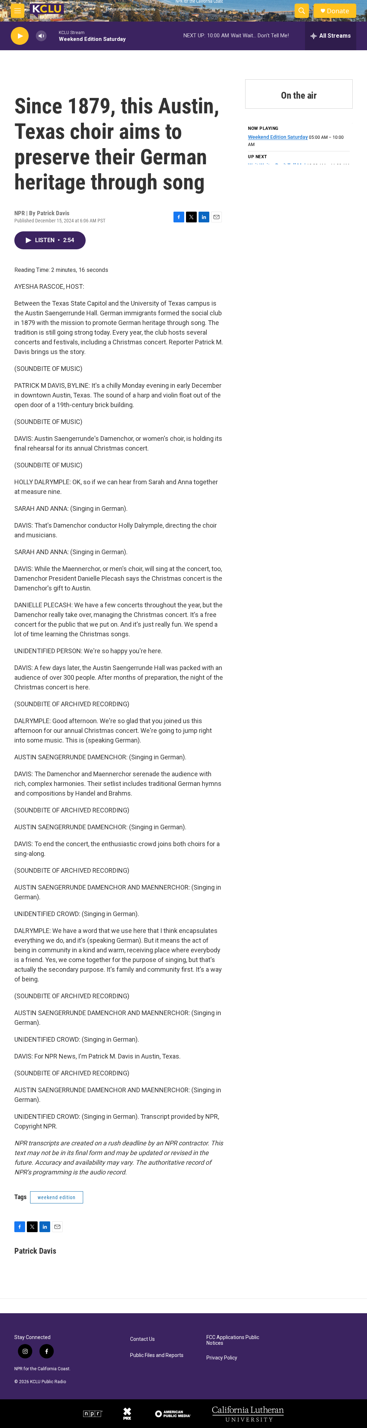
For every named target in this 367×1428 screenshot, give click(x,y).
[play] (19, 36)
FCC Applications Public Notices (232, 1340)
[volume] (41, 36)
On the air (299, 95)
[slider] (53, 35)
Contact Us (142, 1339)
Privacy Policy (221, 1358)
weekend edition (57, 1197)
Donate (338, 11)
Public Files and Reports (157, 1355)
